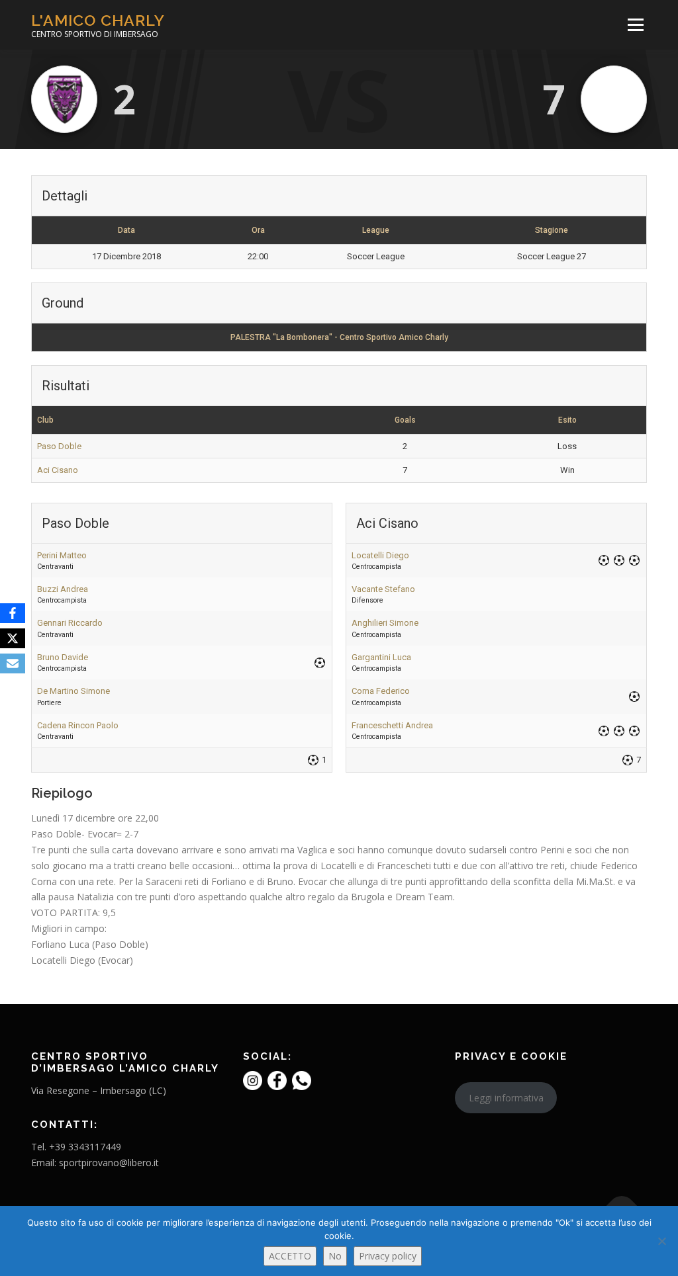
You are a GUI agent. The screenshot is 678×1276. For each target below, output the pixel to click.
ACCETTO (290, 1256)
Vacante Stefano (383, 589)
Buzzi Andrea (62, 589)
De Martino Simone (73, 691)
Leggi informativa (506, 1097)
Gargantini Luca (381, 657)
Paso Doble (59, 446)
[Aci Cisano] (614, 99)
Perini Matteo (62, 555)
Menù (635, 25)
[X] (12, 638)
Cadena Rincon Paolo (78, 725)
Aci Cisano (57, 470)
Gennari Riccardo (70, 623)
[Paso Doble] (64, 99)
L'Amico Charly (98, 20)
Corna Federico (381, 691)
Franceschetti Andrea (392, 725)
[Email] (12, 663)
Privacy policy (387, 1256)
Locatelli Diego (380, 555)
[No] (661, 1241)
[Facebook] (12, 613)
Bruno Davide (62, 657)
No (335, 1256)
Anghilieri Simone (385, 623)
